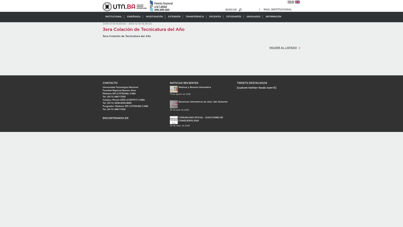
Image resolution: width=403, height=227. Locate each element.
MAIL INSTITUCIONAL (278, 9)
